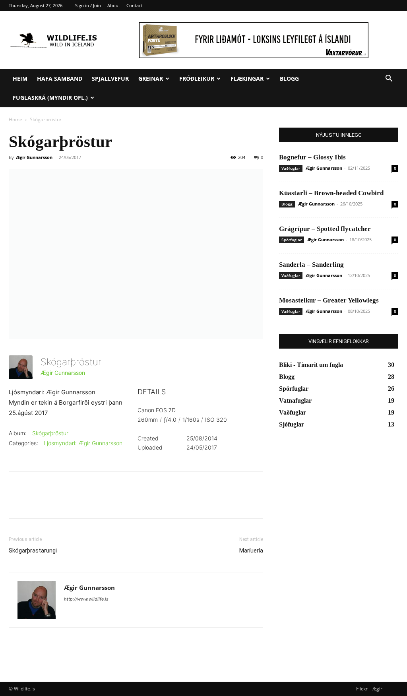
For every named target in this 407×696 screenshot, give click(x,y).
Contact (134, 5)
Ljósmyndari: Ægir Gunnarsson (83, 443)
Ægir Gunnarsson (34, 157)
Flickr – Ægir (369, 688)
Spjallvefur (110, 78)
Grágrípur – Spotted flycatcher (325, 229)
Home (15, 119)
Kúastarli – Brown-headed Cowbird (331, 193)
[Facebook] (17, 502)
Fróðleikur (196, 78)
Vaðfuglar (290, 168)
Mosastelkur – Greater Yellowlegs (329, 300)
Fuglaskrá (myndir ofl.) (50, 97)
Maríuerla (251, 550)
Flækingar (247, 78)
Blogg (289, 78)
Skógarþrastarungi (33, 550)
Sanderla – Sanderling (311, 264)
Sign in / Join (88, 5)
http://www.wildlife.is (86, 599)
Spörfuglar (291, 239)
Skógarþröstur (50, 433)
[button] (388, 79)
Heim (20, 78)
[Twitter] (35, 502)
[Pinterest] (53, 502)
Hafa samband (59, 78)
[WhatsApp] (71, 502)
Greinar (150, 78)
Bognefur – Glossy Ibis (312, 157)
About (113, 5)
